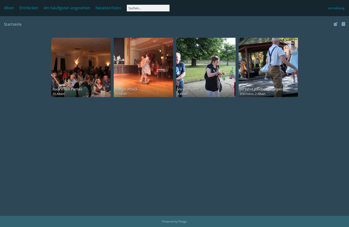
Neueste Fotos (108, 7)
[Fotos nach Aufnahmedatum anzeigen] (343, 24)
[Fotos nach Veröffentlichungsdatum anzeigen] (336, 24)
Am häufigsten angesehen (67, 7)
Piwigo (182, 221)
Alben (9, 7)
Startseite (13, 24)
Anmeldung (336, 8)
